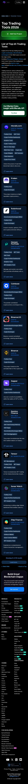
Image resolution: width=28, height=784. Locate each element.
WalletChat (17, 667)
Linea (3, 691)
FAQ (3, 606)
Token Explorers (8, 156)
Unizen (16, 665)
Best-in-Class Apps (9, 146)
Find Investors (5, 610)
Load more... (14, 562)
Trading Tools (15, 16)
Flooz (15, 672)
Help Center (5, 619)
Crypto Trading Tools (10, 143)
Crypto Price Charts (9, 159)
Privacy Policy (7, 769)
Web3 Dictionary (6, 750)
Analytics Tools (8, 140)
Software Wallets (9, 534)
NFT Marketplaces (9, 461)
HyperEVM (4, 706)
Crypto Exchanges (9, 189)
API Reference (5, 741)
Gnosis (3, 680)
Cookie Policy (19, 769)
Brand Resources (6, 628)
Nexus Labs (17, 685)
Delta (15, 663)
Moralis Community (6, 743)
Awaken (16, 676)
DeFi (15, 643)
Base (3, 667)
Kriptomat (16, 678)
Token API (17, 623)
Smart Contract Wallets (10, 537)
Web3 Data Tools (8, 150)
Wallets (16, 639)
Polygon (4, 674)
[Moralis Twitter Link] (12, 760)
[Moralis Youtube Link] (7, 759)
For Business (5, 601)
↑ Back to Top (22, 566)
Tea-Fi (16, 687)
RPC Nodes (17, 612)
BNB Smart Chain (6, 672)
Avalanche (4, 676)
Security (4, 614)
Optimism (4, 689)
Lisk (3, 698)
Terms (13, 769)
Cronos (3, 683)
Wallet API (16, 626)
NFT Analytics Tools (9, 265)
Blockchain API (18, 628)
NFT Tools (17, 252)
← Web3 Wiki (5, 566)
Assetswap (17, 693)
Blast (3, 724)
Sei (2, 704)
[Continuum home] (8, 2)
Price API (16, 621)
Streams (16, 603)
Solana (3, 670)
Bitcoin (3, 711)
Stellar (3, 713)
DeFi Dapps (7, 427)
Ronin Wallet (17, 689)
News (3, 636)
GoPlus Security (18, 691)
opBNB (3, 715)
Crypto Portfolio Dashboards (12, 137)
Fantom (3, 685)
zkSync (3, 717)
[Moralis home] (4, 2)
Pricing (3, 608)
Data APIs (16, 601)
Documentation (5, 739)
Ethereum (4, 665)
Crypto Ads (19, 150)
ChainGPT (16, 669)
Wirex (15, 674)
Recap (16, 682)
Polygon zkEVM (6, 719)
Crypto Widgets (8, 153)
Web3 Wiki (5, 16)
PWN (15, 680)
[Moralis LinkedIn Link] (16, 759)
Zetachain (4, 721)
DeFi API (16, 630)
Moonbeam (4, 693)
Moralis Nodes (5, 737)
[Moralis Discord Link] (20, 759)
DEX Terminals (19, 153)
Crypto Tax (17, 641)
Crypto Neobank (18, 647)
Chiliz (3, 678)
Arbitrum (4, 687)
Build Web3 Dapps (6, 603)
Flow (3, 696)
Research (4, 639)
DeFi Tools (17, 134)
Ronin (3, 700)
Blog (3, 634)
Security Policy (14, 770)
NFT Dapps (17, 464)
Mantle (3, 726)
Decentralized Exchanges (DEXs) (13, 217)
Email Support (5, 621)
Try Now (18, 2)
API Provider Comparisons (8, 754)
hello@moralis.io (14, 776)
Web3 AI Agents (18, 645)
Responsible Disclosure (8, 745)
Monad (3, 709)
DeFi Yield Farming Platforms (12, 424)
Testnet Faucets (6, 735)
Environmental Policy (7, 612)
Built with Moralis (6, 733)
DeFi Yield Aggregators (10, 434)
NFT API (16, 619)
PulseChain (4, 702)
